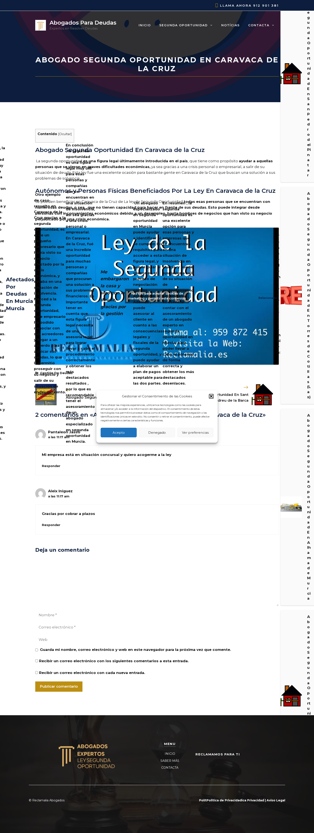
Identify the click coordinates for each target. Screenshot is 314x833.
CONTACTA (169, 768)
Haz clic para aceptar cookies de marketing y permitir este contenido (157, 296)
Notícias (230, 25)
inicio (145, 25)
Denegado (157, 432)
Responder (51, 466)
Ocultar (65, 134)
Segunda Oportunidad (183, 25)
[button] (211, 396)
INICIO (170, 754)
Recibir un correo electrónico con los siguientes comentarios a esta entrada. (114, 661)
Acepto (119, 432)
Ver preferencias (195, 432)
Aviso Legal (276, 800)
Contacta (258, 25)
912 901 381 (266, 5)
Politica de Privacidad (224, 800)
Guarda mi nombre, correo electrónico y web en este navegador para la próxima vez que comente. (135, 649)
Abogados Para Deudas (83, 22)
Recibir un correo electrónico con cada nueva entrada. (92, 673)
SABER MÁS (169, 761)
